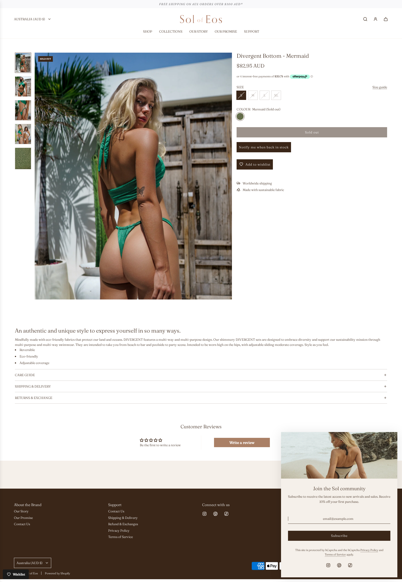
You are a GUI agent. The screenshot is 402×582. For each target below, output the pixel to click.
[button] (40, 176)
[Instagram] (204, 514)
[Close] (389, 441)
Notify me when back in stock (264, 147)
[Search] (365, 19)
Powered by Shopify (57, 573)
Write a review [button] (242, 442)
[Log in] (375, 19)
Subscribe (339, 536)
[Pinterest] (215, 514)
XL (276, 95)
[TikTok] (226, 514)
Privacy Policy (369, 550)
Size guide (379, 87)
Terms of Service (335, 554)
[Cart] (386, 19)
